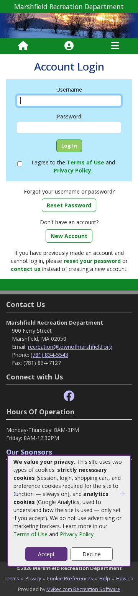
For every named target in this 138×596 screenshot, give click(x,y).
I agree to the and (73, 166)
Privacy (33, 578)
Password (69, 116)
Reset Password (69, 205)
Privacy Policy (77, 534)
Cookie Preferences (70, 578)
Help (104, 578)
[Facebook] (69, 396)
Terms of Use (30, 534)
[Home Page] (23, 46)
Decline (91, 554)
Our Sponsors (29, 451)
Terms (12, 578)
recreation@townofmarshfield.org (70, 346)
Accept (46, 554)
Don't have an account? (69, 222)
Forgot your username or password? (69, 191)
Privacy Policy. (73, 170)
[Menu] (115, 46)
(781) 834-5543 (49, 354)
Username (69, 89)
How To (124, 578)
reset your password (92, 260)
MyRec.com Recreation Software (83, 589)
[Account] (69, 46)
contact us (26, 269)
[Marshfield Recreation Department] (69, 24)
